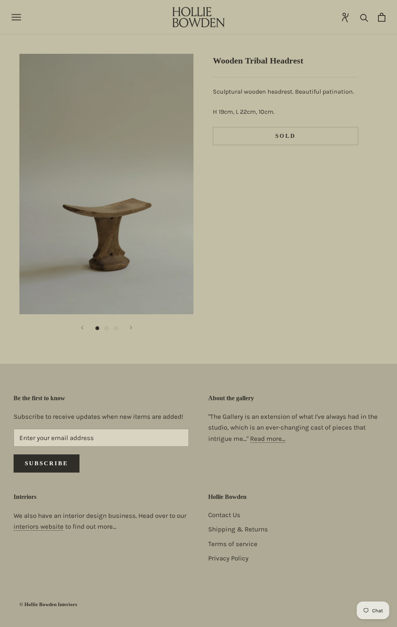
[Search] (364, 17)
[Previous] (82, 327)
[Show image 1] (97, 328)
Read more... (267, 438)
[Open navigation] (16, 17)
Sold (285, 136)
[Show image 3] (116, 328)
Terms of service (232, 544)
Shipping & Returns (238, 529)
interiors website (39, 526)
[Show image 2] (107, 328)
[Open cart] (381, 17)
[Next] (131, 327)
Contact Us (224, 515)
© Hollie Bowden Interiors (48, 604)
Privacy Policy (228, 558)
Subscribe (46, 463)
